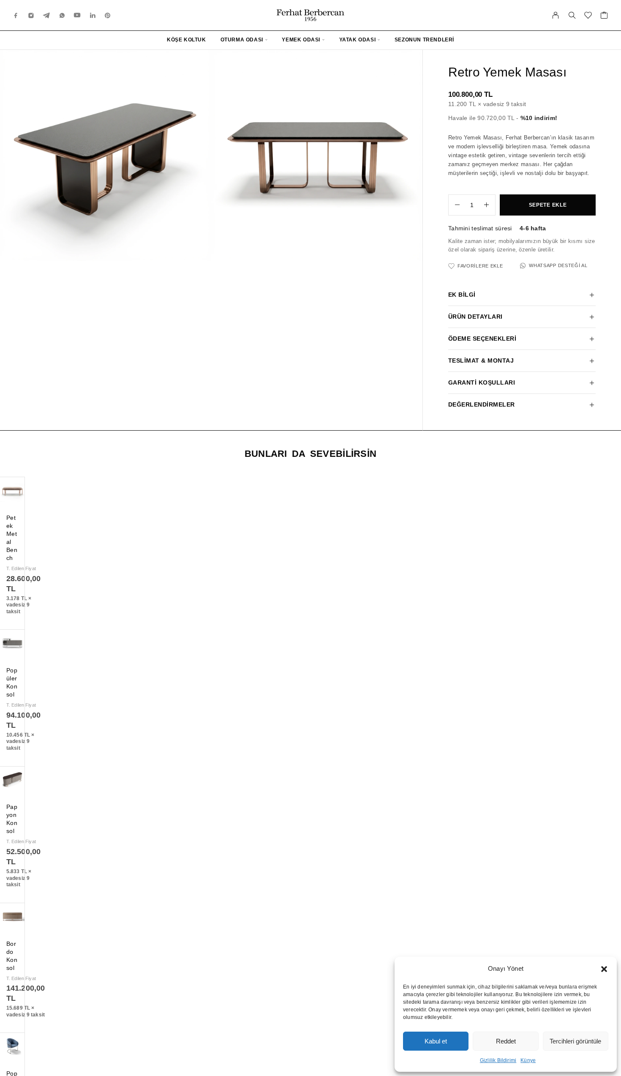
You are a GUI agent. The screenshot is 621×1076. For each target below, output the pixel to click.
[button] (604, 969)
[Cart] (604, 16)
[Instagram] (31, 15)
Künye (528, 1060)
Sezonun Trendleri (424, 40)
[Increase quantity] (489, 205)
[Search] (572, 15)
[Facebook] (16, 15)
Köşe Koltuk (186, 40)
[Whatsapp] (62, 15)
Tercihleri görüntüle (575, 1041)
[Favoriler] (588, 16)
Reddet (506, 1041)
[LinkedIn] (93, 15)
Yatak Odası (357, 40)
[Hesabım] (555, 15)
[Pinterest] (107, 15)
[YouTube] (77, 15)
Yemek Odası (301, 40)
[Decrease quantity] (454, 205)
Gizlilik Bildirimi (498, 1060)
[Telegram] (46, 15)
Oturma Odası (242, 40)
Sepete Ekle (548, 205)
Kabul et (436, 1041)
